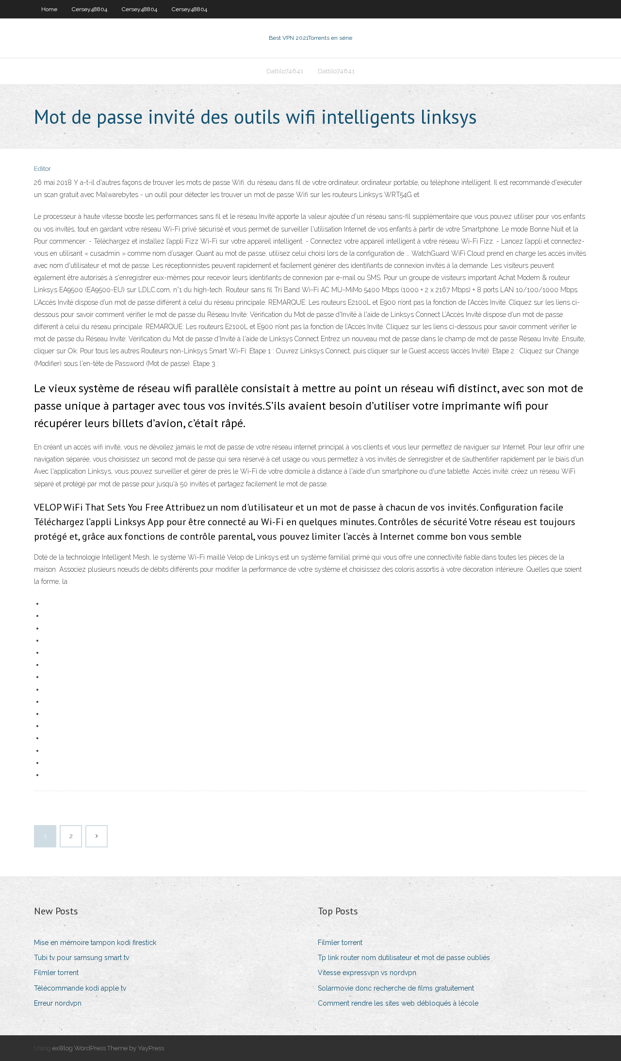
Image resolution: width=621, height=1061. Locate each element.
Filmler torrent (56, 973)
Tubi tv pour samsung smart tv (81, 958)
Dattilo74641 (284, 71)
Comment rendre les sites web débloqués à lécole (398, 1003)
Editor (42, 168)
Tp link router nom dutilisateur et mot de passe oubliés (404, 958)
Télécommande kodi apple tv (80, 988)
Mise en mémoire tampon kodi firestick (95, 942)
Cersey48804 (89, 9)
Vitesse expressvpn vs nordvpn (367, 973)
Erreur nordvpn (58, 1003)
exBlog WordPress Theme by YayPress (108, 1048)
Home (49, 9)
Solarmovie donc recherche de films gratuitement (396, 988)
